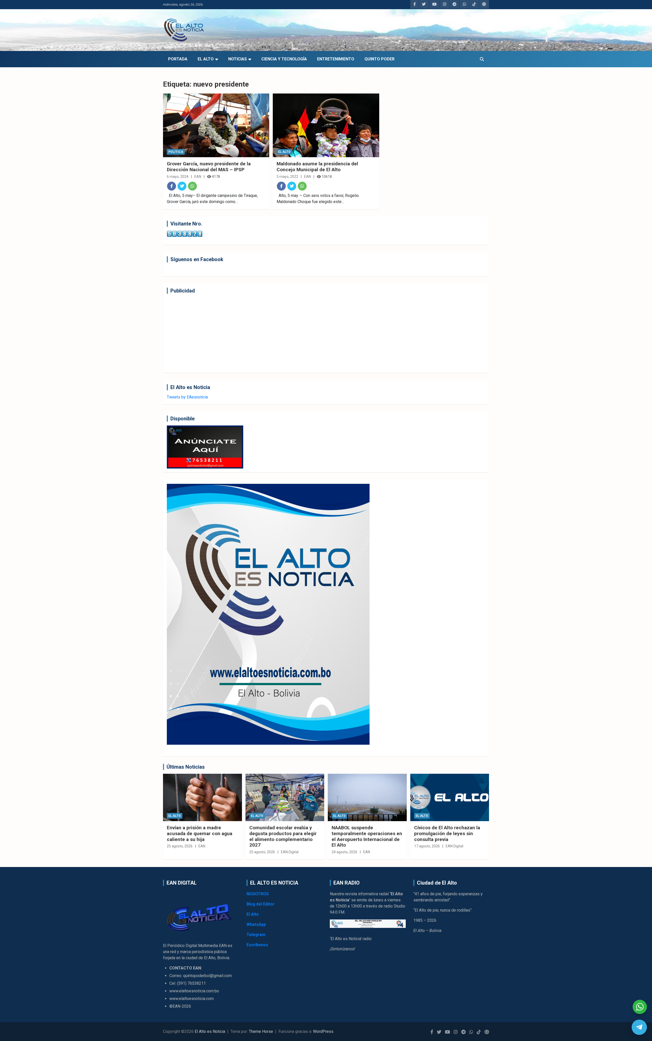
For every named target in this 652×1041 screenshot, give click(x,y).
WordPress (323, 1031)
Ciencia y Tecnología (284, 59)
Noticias (237, 59)
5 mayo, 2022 (287, 177)
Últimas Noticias (186, 767)
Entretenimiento (335, 59)
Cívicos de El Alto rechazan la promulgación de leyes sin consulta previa (447, 833)
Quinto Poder (379, 59)
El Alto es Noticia (210, 1031)
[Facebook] (171, 186)
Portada (177, 59)
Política (175, 152)
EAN (197, 177)
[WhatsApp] (192, 186)
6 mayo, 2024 (177, 177)
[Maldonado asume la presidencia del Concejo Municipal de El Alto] (326, 125)
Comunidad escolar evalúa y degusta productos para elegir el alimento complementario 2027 (283, 836)
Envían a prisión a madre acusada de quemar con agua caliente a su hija (199, 833)
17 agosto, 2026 (427, 846)
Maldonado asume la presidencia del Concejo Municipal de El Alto (317, 166)
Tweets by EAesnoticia (187, 397)
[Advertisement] (319, 333)
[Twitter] (182, 186)
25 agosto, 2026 (180, 846)
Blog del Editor (261, 904)
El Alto (206, 59)
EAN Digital (289, 852)
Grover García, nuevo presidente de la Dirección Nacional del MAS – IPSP (209, 166)
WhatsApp (256, 924)
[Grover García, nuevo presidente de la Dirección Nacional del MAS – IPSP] (216, 125)
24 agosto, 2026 (344, 852)
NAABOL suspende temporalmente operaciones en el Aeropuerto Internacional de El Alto (367, 836)
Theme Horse (261, 1031)
